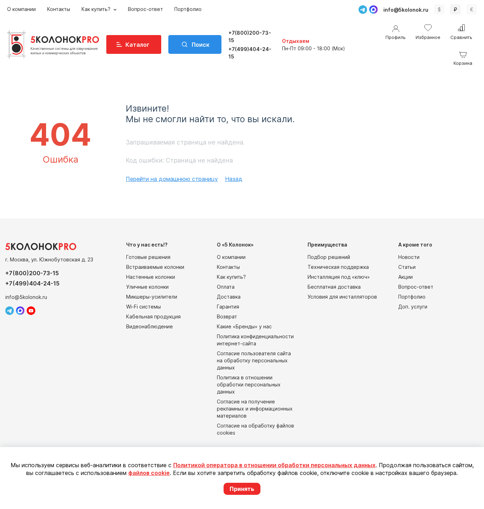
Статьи (407, 267)
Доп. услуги (412, 307)
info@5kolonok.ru (405, 10)
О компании (21, 9)
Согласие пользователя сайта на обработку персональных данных (254, 360)
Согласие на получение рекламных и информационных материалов (255, 408)
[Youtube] (31, 310)
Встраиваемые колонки (155, 267)
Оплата (226, 287)
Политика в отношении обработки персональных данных (249, 384)
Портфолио (188, 9)
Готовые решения (148, 257)
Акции (405, 277)
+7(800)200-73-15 (250, 36)
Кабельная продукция (153, 316)
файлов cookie (149, 472)
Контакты (58, 9)
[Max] (373, 9)
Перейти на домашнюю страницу (172, 178)
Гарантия (228, 307)
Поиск (200, 44)
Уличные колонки (147, 287)
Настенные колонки (150, 277)
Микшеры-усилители (151, 297)
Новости (409, 257)
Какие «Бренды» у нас (244, 326)
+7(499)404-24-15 (250, 53)
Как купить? (96, 9)
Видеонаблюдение (149, 326)
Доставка (229, 297)
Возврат (227, 316)
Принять (242, 488)
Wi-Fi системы (143, 307)
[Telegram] (363, 9)
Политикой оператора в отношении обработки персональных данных (274, 465)
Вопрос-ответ (145, 9)
